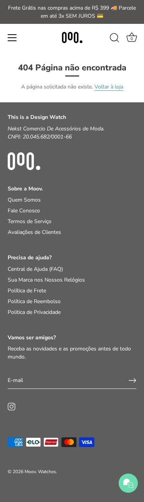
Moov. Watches (40, 472)
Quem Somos (24, 199)
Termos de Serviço (29, 221)
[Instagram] (11, 406)
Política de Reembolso (34, 301)
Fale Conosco (24, 210)
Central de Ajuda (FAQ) (35, 269)
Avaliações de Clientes (34, 232)
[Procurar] (114, 38)
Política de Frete (27, 290)
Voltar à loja (108, 86)
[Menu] (12, 37)
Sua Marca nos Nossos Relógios (46, 280)
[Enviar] (132, 380)
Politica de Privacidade (34, 312)
